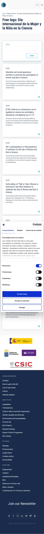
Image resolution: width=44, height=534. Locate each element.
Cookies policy (8, 456)
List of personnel (8, 388)
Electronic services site (11, 484)
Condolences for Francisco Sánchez (16, 491)
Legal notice (7, 453)
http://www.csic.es (21, 365)
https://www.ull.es (29, 353)
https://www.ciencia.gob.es (21, 341)
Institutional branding (10, 477)
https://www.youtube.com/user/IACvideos (26, 516)
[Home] (3, 5)
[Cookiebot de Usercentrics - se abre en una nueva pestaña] (33, 224)
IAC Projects (7, 425)
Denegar (22, 307)
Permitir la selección (22, 301)
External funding (8, 429)
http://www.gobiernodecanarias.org (11, 353)
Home (4, 13)
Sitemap (5, 446)
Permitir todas (22, 294)
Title (7, 44)
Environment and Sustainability (13, 418)
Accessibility (7, 460)
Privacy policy (7, 449)
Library (5, 391)
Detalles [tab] (20, 230)
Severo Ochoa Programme (12, 433)
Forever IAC (6, 422)
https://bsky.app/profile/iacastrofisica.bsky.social (30, 516)
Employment (7, 469)
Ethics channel (7, 487)
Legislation (6, 404)
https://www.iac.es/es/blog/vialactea (35, 516)
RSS (4, 480)
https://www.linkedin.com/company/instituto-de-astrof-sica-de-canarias (22, 516)
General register (8, 395)
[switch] (39, 272)
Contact (5, 381)
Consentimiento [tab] (8, 230)
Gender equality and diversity (13, 415)
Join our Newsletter (22, 504)
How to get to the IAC (10, 384)
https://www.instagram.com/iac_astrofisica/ (18, 516)
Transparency (7, 408)
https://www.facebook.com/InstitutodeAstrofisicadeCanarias (13, 516)
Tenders (5, 473)
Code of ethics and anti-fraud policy (16, 411)
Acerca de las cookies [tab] (34, 230)
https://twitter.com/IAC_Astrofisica (9, 516)
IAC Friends (6, 436)
